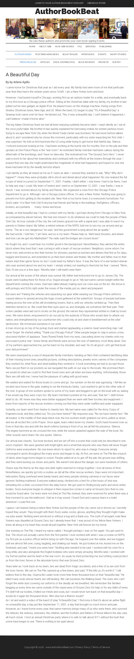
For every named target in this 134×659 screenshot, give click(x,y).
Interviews (87, 54)
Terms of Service (101, 647)
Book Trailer (70, 54)
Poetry (116, 62)
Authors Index (23, 54)
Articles (45, 62)
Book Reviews (86, 62)
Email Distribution (64, 62)
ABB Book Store (96, 3)
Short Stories (118, 54)
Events (102, 54)
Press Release (28, 62)
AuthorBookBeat (67, 11)
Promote (103, 62)
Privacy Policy (83, 647)
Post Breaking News (47, 54)
